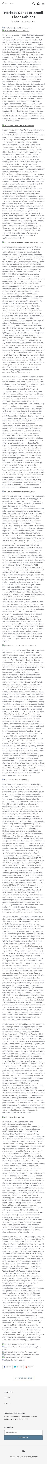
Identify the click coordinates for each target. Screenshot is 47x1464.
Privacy (7, 1403)
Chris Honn (19, 1457)
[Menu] (43, 3)
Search (7, 1397)
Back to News (25, 1378)
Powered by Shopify (30, 1457)
